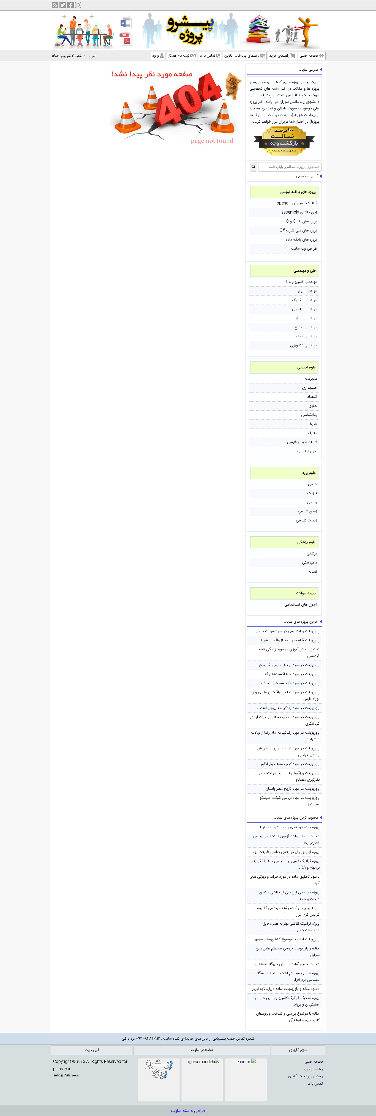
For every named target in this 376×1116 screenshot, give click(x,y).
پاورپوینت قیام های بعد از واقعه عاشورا (290, 640)
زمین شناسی (307, 511)
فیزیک (312, 493)
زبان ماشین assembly (299, 212)
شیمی (312, 484)
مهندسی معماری (304, 309)
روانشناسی (309, 415)
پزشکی (312, 553)
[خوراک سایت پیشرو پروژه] (55, 6)
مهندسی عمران (306, 318)
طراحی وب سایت (304, 248)
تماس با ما (207, 56)
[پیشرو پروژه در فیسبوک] (70, 6)
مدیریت (311, 378)
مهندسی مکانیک (304, 300)
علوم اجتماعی (307, 451)
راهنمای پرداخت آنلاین (241, 56)
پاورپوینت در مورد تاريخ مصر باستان (292, 789)
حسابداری (309, 388)
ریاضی (312, 502)
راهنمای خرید (279, 56)
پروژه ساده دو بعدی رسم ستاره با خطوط (289, 827)
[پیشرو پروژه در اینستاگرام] (78, 6)
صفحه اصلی (308, 56)
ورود (155, 56)
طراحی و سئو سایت (188, 1111)
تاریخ (313, 424)
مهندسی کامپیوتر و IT (300, 282)
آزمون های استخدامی (300, 604)
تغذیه (312, 571)
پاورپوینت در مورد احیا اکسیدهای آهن (291, 674)
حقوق (313, 406)
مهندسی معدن (306, 336)
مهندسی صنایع (306, 327)
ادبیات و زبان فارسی (302, 442)
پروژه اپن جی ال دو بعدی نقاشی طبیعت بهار (286, 852)
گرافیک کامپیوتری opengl (297, 203)
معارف (312, 433)
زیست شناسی (306, 520)
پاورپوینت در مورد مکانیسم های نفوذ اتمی (287, 683)
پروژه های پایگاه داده (301, 239)
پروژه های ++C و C (301, 221)
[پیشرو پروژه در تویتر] (62, 6)
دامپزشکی (309, 562)
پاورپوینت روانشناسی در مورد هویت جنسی (287, 631)
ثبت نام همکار (178, 56)
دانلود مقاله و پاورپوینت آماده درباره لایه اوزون (285, 989)
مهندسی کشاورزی (303, 345)
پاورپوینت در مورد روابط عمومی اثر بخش (288, 665)
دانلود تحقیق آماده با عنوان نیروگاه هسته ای (287, 964)
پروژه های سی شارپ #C (298, 230)
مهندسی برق (307, 291)
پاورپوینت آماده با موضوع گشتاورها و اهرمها (287, 939)
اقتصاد (312, 397)
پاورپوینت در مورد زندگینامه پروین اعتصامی (287, 708)
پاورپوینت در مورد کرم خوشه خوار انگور (290, 764)
